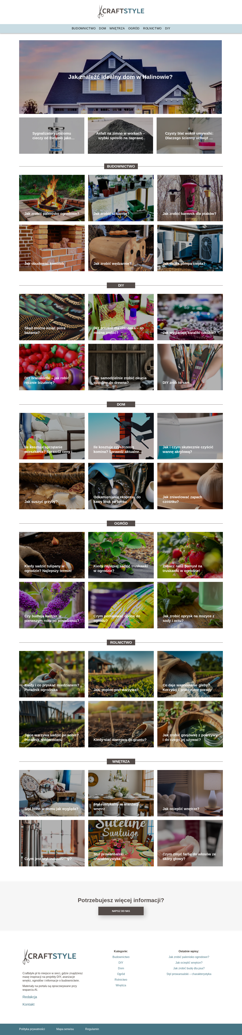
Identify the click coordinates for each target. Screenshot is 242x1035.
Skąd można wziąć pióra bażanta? (44, 330)
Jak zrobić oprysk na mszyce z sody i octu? (188, 618)
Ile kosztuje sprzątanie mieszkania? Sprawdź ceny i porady (48, 449)
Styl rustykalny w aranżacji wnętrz (116, 806)
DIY (167, 28)
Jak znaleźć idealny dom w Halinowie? (120, 77)
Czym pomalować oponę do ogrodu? (117, 618)
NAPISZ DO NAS (121, 911)
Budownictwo (84, 28)
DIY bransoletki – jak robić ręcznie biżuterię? (46, 380)
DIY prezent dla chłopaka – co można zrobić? (119, 330)
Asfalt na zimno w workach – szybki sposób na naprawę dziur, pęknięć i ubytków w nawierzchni (120, 135)
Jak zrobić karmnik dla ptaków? (189, 214)
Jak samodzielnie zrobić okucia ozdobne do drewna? (120, 380)
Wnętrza (117, 28)
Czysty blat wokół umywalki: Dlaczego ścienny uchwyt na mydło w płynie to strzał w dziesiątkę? (189, 135)
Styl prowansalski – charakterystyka (110, 856)
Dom (102, 28)
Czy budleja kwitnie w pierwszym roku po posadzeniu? (51, 618)
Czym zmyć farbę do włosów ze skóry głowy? (189, 856)
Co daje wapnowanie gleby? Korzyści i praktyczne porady (187, 687)
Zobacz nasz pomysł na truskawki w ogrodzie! (182, 568)
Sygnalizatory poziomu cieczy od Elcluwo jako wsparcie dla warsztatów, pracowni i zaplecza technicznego (51, 135)
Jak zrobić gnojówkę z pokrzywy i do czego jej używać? (190, 737)
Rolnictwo (152, 28)
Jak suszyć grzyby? (41, 502)
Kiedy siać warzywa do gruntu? (120, 740)
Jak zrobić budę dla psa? (189, 968)
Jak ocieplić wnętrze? (181, 809)
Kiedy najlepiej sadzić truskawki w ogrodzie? (121, 568)
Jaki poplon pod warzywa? (116, 690)
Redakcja (29, 997)
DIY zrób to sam (176, 383)
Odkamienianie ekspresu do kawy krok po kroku (117, 499)
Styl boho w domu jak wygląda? (51, 809)
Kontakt (28, 1004)
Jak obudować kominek (44, 264)
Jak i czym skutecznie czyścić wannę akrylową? (188, 449)
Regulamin (92, 1029)
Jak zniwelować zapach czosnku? (182, 499)
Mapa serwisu (65, 1029)
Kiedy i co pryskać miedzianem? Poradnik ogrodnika (51, 687)
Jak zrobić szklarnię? (111, 214)
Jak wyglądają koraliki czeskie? (189, 333)
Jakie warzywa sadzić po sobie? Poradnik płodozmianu (51, 737)
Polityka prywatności (32, 1029)
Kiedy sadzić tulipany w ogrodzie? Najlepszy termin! (48, 568)
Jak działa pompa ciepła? (184, 264)
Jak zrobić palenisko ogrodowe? (51, 214)
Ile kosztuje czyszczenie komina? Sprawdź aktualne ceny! (116, 449)
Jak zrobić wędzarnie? (112, 264)
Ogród (134, 28)
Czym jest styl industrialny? (48, 859)
